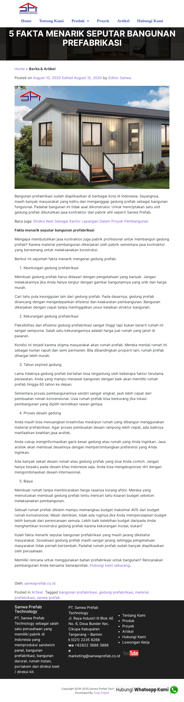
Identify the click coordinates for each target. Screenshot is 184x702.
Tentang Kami (51, 21)
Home (26, 21)
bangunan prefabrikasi (78, 592)
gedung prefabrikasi (116, 592)
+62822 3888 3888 (92, 645)
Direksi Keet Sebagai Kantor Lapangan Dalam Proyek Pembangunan (90, 221)
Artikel (123, 21)
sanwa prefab (48, 597)
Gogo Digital (101, 692)
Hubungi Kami (150, 21)
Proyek (103, 21)
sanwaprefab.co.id (39, 583)
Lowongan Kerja (135, 642)
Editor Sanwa (119, 78)
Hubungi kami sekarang (110, 565)
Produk (79, 21)
